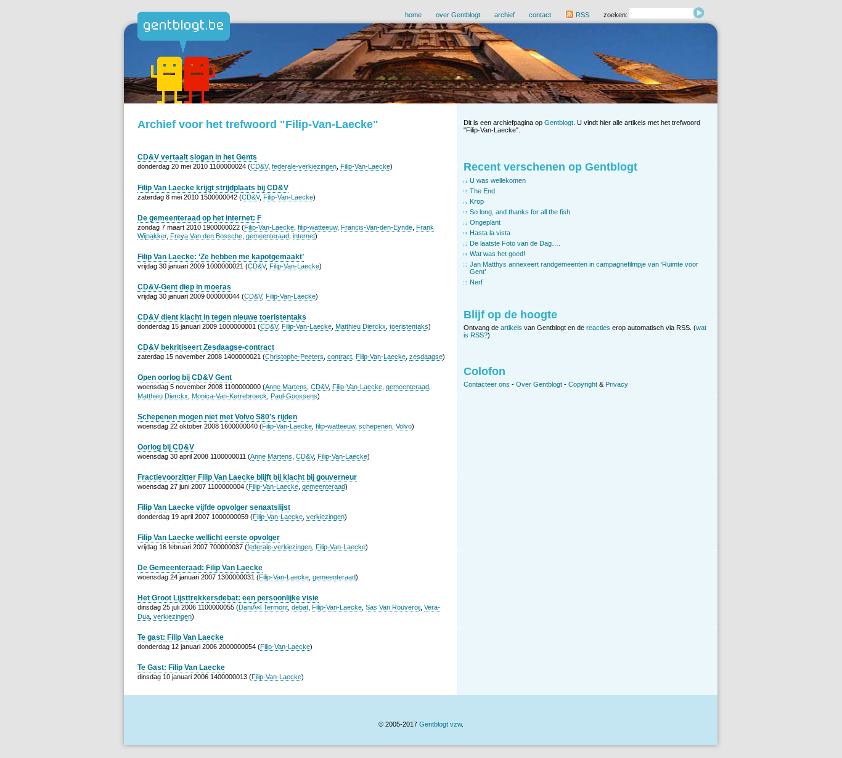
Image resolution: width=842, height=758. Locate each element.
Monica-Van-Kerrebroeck (229, 396)
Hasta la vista (490, 232)
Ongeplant (485, 222)
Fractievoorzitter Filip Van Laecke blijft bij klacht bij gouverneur (247, 477)
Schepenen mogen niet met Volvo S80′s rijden (217, 417)
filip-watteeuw (317, 227)
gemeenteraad (267, 236)
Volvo (404, 426)
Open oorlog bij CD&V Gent (184, 377)
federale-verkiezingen (304, 166)
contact (540, 14)
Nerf (476, 282)
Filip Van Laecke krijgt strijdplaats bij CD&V (212, 187)
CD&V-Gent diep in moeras (184, 287)
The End (482, 191)
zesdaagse (426, 356)
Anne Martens (286, 386)
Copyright (582, 384)
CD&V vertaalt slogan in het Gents (197, 157)
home (413, 14)
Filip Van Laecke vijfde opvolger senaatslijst (213, 507)
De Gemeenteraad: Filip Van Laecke (200, 567)
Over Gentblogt (539, 384)
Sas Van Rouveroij (393, 607)
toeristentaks (409, 326)
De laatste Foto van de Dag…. (515, 243)
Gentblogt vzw (440, 724)
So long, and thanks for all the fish (520, 212)
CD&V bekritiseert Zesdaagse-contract (205, 347)
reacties (598, 327)
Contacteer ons (487, 384)
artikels (511, 327)
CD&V (259, 166)
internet (304, 236)
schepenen (375, 426)
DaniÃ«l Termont (263, 607)
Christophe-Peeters (294, 356)
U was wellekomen (498, 180)
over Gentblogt (458, 14)
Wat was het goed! (497, 253)
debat (300, 607)
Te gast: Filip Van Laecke (180, 637)
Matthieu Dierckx (360, 326)
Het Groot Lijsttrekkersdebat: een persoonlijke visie (228, 598)
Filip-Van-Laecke (365, 166)
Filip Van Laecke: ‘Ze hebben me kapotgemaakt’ (220, 256)
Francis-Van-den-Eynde (376, 227)
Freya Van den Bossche (206, 236)
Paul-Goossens (294, 396)
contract (339, 356)
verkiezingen (325, 516)
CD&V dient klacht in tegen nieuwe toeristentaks (221, 317)
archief (504, 14)
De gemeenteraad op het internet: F (199, 218)
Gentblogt (558, 122)
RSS (581, 14)
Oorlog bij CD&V (165, 447)
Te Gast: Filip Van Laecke (181, 667)
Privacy (616, 384)
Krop (477, 201)
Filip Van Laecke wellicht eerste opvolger (208, 537)
